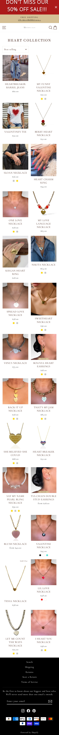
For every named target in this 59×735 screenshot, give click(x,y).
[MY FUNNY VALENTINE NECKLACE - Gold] (42, 99)
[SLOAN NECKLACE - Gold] (17, 181)
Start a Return (29, 677)
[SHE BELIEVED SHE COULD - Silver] (17, 463)
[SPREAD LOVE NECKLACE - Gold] (14, 323)
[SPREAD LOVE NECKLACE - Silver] (17, 323)
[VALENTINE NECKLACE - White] (44, 555)
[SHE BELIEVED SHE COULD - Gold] (14, 463)
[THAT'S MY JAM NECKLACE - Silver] (45, 419)
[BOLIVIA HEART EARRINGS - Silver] (45, 374)
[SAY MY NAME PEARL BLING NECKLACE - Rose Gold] (19, 511)
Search (29, 662)
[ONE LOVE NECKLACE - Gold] (14, 231)
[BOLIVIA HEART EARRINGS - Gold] (42, 374)
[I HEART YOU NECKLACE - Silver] (42, 650)
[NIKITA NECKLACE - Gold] (42, 273)
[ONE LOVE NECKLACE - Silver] (17, 231)
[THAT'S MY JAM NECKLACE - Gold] (42, 419)
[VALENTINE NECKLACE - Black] (40, 555)
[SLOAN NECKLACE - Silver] (14, 181)
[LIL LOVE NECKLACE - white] (45, 599)
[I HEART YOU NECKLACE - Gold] (45, 650)
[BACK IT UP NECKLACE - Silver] (17, 419)
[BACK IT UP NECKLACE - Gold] (14, 419)
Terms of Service (29, 682)
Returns (29, 672)
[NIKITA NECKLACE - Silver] (45, 273)
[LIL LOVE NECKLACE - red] (42, 599)
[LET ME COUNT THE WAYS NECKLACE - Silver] (17, 653)
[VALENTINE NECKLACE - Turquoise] (47, 555)
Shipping (29, 667)
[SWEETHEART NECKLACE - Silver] (45, 330)
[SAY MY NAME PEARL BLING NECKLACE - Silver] (15, 511)
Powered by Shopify (29, 732)
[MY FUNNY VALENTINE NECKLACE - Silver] (45, 99)
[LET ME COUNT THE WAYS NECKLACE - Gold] (14, 653)
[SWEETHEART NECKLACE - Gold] (42, 330)
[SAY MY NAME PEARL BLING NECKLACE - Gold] (12, 511)
